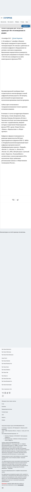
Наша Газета (4, 358)
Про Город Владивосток (7, 381)
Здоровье (28, 22)
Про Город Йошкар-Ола (7, 363)
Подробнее (10, 468)
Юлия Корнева (17, 38)
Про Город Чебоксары (6, 351)
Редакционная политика (7, 409)
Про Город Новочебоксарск (7, 354)
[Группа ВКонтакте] (3, 392)
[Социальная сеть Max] (3, 395)
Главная (3, 420)
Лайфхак (17, 22)
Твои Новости (5, 375)
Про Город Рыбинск (6, 369)
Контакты (4, 406)
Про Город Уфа (5, 372)
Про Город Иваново (6, 360)
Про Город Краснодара (6, 384)
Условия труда (5, 412)
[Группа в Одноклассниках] (5, 392)
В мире (22, 22)
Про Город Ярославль (6, 378)
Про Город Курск (5, 367)
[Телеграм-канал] (7, 392)
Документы (3, 22)
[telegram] (18, 200)
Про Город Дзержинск (6, 349)
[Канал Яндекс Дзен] (10, 392)
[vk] (13, 200)
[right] (29, 22)
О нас (3, 403)
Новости (3, 417)
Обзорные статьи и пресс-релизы (9, 401)
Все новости (10, 22)
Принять (25, 26)
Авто (3, 414)
